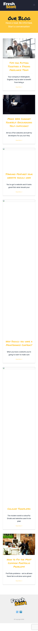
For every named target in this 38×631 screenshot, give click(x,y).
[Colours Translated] (19, 435)
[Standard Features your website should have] (19, 159)
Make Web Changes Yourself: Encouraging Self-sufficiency (19, 122)
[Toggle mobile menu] (34, 5)
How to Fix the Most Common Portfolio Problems (19, 563)
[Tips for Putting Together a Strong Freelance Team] (19, 48)
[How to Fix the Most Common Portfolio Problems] (19, 544)
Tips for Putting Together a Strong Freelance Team (19, 66)
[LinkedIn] (21, 612)
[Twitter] (17, 612)
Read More (18, 87)
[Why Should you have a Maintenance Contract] (19, 268)
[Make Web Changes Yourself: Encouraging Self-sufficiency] (19, 104)
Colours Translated (19, 508)
